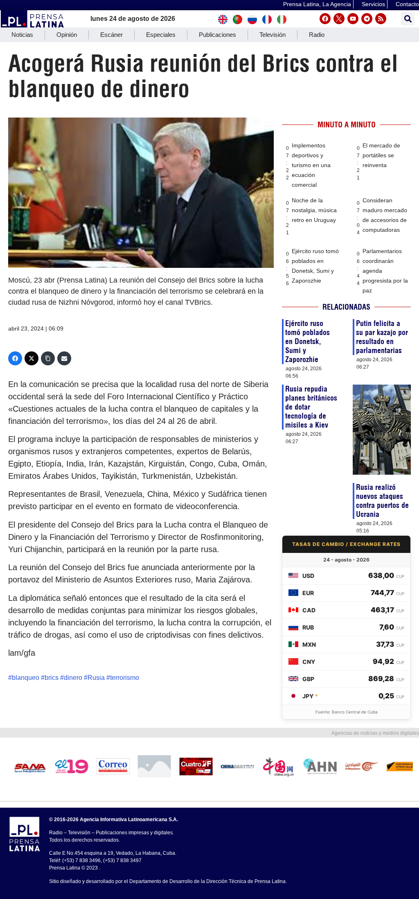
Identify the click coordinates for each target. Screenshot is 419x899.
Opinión (66, 34)
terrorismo (124, 677)
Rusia (96, 677)
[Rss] (380, 18)
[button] (407, 18)
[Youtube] (352, 18)
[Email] (64, 358)
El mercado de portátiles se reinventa (381, 155)
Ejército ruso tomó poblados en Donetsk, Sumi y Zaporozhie (307, 341)
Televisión (272, 34)
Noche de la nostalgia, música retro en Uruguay (314, 210)
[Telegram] (366, 18)
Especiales (161, 34)
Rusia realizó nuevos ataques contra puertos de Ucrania (382, 500)
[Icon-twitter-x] (339, 18)
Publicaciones (217, 34)
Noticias (22, 34)
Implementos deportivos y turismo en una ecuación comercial (311, 165)
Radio (316, 34)
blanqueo (25, 677)
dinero (73, 677)
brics (52, 677)
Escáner (111, 34)
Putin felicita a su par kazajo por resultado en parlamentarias (382, 337)
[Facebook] (325, 18)
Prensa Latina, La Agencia (317, 4)
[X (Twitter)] (31, 358)
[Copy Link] (48, 358)
